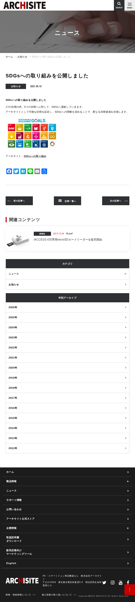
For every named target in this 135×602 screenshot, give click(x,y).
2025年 (13, 317)
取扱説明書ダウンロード (14, 539)
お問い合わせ (14, 509)
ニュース (14, 273)
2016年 (13, 408)
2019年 (13, 377)
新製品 (42, 234)
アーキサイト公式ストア (20, 518)
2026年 (13, 307)
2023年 (13, 337)
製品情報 (11, 481)
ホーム (9, 56)
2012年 (13, 448)
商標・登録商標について (18, 595)
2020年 (13, 367)
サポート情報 (14, 500)
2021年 (13, 357)
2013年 (13, 438)
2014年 (13, 428)
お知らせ (22, 56)
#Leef (69, 233)
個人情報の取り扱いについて (57, 595)
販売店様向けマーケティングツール (19, 552)
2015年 (13, 418)
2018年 (13, 387)
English (11, 563)
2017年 (13, 397)
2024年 (13, 327)
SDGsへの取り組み (35, 156)
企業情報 (11, 528)
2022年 (13, 347)
